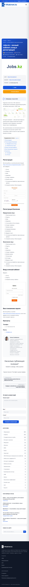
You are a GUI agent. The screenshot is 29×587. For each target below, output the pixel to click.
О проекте (4, 573)
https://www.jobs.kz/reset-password (11, 313)
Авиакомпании (7, 466)
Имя (4, 409)
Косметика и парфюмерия (9, 479)
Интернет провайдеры (9, 461)
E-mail (5, 415)
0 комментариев (11, 56)
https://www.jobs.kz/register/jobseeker (12, 164)
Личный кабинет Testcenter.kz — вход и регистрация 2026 (14, 519)
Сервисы (6, 434)
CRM (5, 474)
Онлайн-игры (7, 482)
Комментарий (6, 397)
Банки (5, 450)
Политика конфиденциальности (9, 578)
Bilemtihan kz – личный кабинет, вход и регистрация (14, 508)
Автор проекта (5, 575)
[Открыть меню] (26, 4)
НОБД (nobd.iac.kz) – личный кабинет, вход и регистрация (13, 504)
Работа (9, 40)
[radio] (10, 369)
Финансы (6, 445)
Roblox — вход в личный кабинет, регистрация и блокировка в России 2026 (13, 498)
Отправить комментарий (11, 421)
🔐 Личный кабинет (14, 91)
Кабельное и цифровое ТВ (9, 458)
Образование (7, 431)
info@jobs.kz (9, 332)
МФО (5, 447)
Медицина (6, 442)
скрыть (17, 138)
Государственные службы (9, 437)
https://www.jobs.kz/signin (15, 79)
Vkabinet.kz (7, 584)
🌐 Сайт (14, 87)
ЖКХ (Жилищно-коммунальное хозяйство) (13, 455)
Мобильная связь (8, 463)
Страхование (7, 469)
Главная (4, 40)
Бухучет (5, 487)
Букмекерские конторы (9, 471)
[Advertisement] (14, 24)
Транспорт (6, 453)
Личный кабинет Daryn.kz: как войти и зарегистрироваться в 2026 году (11, 513)
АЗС (5, 485)
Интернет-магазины (8, 439)
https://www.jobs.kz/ (12, 76)
